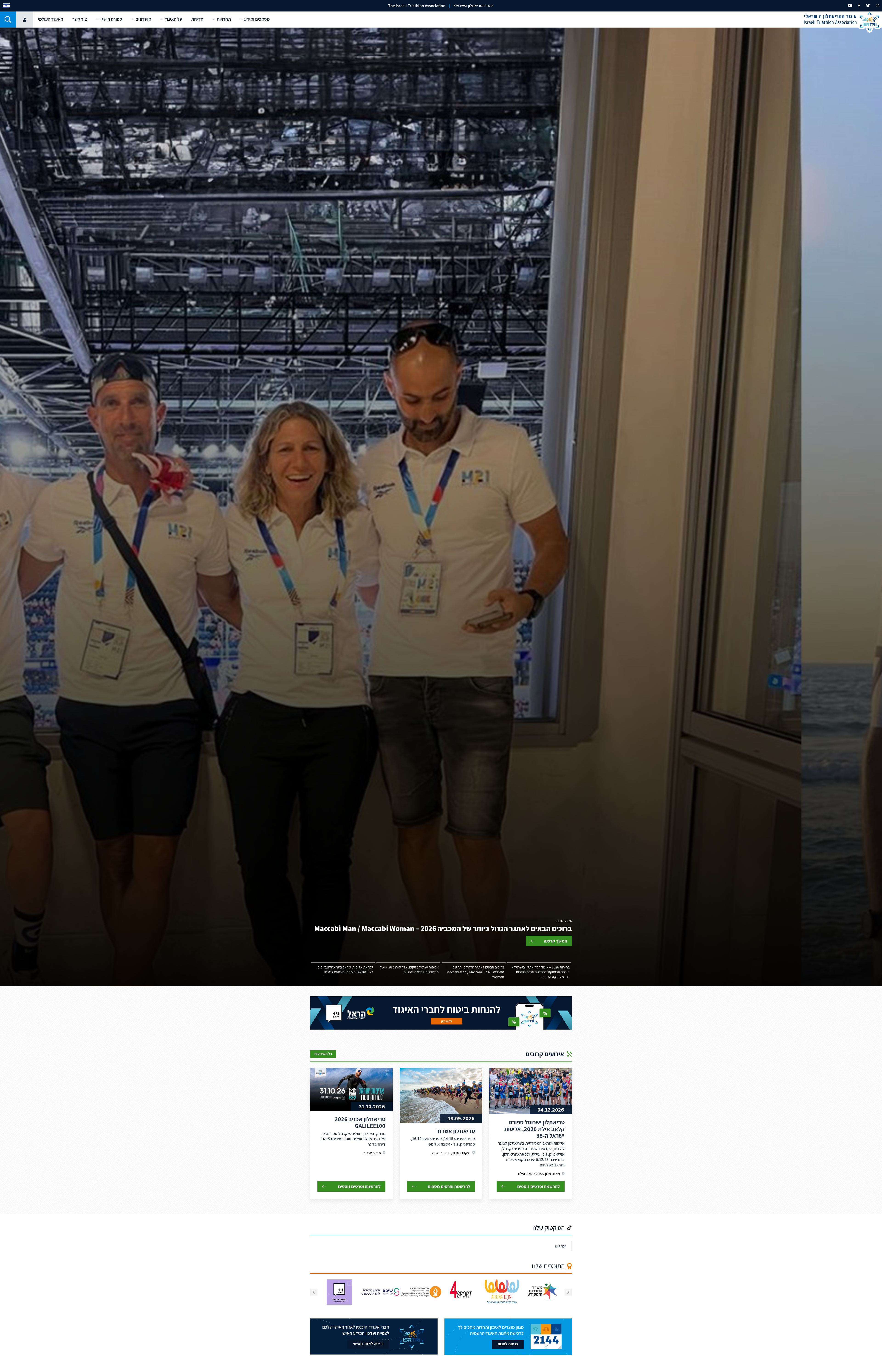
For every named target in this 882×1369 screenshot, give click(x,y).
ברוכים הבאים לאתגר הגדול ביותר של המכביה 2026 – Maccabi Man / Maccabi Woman (475, 972)
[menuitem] (6, 5)
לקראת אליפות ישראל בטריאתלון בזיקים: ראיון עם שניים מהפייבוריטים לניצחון (345, 969)
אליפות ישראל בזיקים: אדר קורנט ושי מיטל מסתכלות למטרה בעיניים (409, 969)
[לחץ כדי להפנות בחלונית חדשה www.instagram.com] (877, 5)
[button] (8, 19)
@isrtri (560, 1246)
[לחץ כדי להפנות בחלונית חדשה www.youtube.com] (850, 5)
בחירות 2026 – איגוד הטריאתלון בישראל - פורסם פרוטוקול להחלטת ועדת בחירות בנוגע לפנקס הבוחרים (541, 972)
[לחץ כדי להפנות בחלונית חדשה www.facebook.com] (859, 5)
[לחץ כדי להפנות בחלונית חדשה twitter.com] (868, 5)
